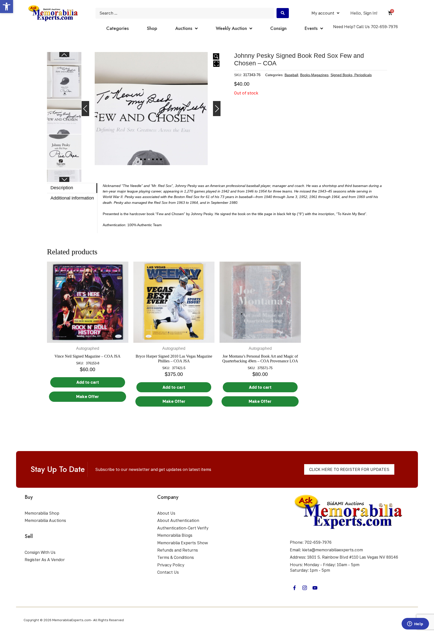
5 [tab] (157, 159)
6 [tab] (161, 159)
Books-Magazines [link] (314, 75)
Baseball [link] (291, 75)
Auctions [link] (183, 28)
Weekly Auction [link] (231, 28)
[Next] (217, 108)
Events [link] (311, 28)
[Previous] (85, 108)
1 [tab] (141, 159)
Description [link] (61, 187)
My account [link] (322, 13)
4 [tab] (153, 159)
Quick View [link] (87, 337)
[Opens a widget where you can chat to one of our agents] (415, 624)
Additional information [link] (72, 198)
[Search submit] (283, 13)
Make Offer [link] (87, 396)
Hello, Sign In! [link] (363, 13)
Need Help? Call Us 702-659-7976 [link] (365, 26)
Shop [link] (152, 28)
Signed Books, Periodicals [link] (351, 75)
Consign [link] (278, 28)
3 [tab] (149, 159)
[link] (6, 6)
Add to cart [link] (87, 382)
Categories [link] (117, 28)
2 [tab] (145, 159)
